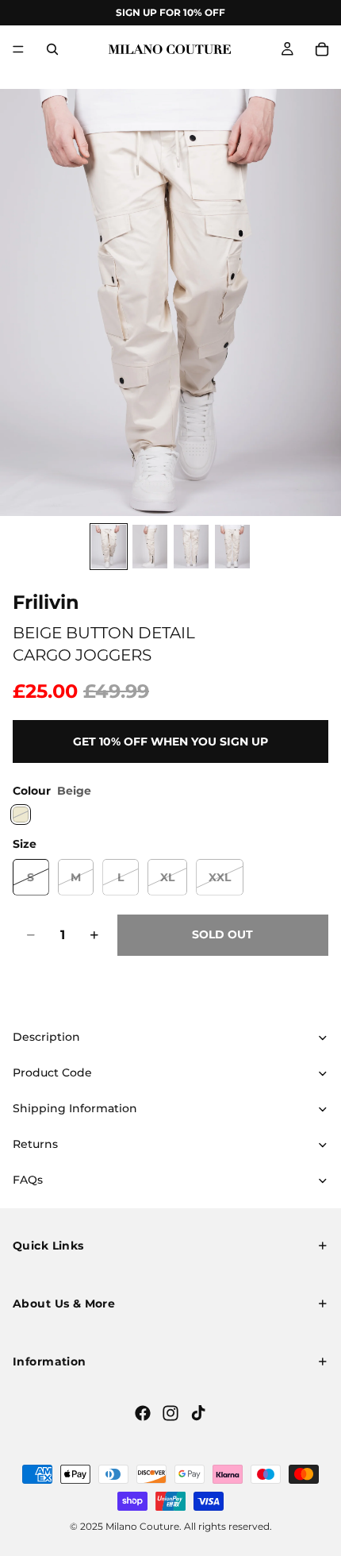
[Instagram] (170, 1413)
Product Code (52, 1072)
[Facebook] (142, 1413)
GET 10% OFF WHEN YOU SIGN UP (170, 741)
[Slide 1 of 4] (108, 546)
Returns (35, 1144)
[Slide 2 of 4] (149, 546)
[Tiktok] (198, 1413)
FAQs (28, 1180)
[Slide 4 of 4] (232, 546)
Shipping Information (75, 1108)
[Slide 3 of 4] (191, 546)
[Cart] (322, 49)
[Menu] (18, 49)
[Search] (52, 49)
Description (46, 1037)
